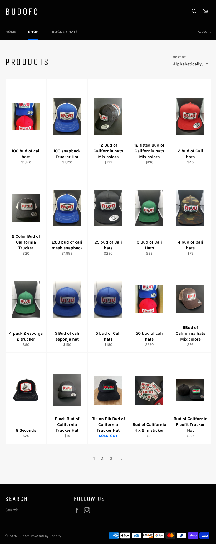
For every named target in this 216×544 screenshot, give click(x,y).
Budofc (22, 11)
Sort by (179, 57)
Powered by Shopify (46, 536)
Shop (33, 32)
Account (204, 31)
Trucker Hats (64, 32)
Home (10, 32)
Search (12, 509)
